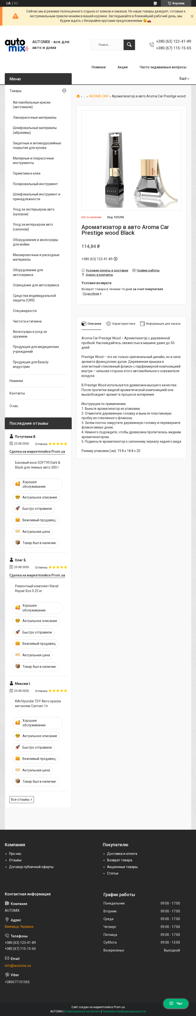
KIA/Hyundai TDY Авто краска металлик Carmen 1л (38, 703)
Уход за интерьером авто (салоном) (33, 227)
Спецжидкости (25, 311)
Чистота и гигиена (27, 321)
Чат (179, 1003)
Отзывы (15, 860)
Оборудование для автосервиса (28, 272)
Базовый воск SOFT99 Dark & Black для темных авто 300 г (37, 465)
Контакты (17, 393)
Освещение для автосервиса (36, 285)
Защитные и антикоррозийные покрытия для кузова (37, 145)
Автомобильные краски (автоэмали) (31, 104)
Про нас (15, 854)
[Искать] (129, 45)
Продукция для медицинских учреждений (36, 349)
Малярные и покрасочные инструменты (33, 160)
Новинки (99, 67)
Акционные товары (122, 867)
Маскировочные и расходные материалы (36, 257)
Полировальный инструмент (35, 184)
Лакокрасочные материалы (34, 117)
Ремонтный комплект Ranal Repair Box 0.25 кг (36, 588)
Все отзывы (20, 799)
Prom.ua (119, 1007)
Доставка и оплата (122, 854)
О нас (14, 406)
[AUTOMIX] (17, 45)
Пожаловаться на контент (82, 1011)
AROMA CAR (99, 96)
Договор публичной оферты (31, 867)
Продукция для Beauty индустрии (31, 364)
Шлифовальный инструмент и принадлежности (36, 196)
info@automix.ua (18, 966)
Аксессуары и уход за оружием (30, 334)
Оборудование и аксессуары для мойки (35, 242)
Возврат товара (119, 860)
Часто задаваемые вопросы (163, 67)
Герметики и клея (26, 173)
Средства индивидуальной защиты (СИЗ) (34, 298)
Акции (123, 67)
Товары (16, 91)
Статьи (112, 873)
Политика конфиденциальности (124, 1011)
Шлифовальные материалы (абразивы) (35, 130)
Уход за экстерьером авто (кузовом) (33, 211)
